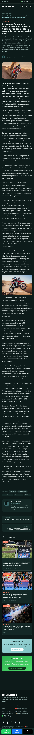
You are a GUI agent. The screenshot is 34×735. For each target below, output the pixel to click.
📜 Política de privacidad (21, 713)
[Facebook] (2, 1)
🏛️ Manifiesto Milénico (21, 711)
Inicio (3, 13)
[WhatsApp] (19, 722)
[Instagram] (5, 1)
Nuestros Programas (7, 713)
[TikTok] (10, 1)
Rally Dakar (27, 494)
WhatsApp (6, 732)
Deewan (10, 727)
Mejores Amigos (7, 716)
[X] (11, 722)
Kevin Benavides (22, 491)
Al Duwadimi (13, 491)
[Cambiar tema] (26, 6)
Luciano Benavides (7, 494)
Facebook (17, 732)
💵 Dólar (25, 1)
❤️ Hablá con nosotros (21, 708)
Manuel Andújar (18, 494)
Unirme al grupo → (17, 649)
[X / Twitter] (7, 1)
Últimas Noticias (6, 711)
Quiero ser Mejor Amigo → (17, 668)
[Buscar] (22, 6)
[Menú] (30, 6)
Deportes (8, 13)
